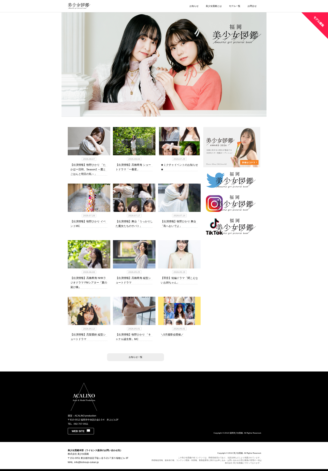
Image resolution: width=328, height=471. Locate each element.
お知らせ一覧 (135, 357)
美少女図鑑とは (214, 6)
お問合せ (252, 6)
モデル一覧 (234, 6)
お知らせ (194, 6)
